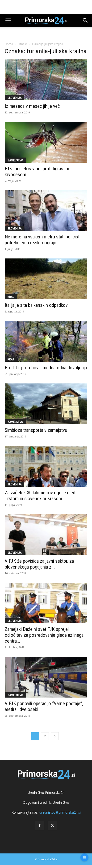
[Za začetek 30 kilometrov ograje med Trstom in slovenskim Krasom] (46, 466)
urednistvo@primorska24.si (60, 812)
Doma (9, 44)
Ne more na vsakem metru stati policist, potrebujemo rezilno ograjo (42, 239)
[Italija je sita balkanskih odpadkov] (46, 278)
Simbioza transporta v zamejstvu (36, 430)
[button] (8, 20)
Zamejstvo (15, 160)
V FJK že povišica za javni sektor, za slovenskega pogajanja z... (39, 564)
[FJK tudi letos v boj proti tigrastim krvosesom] (46, 142)
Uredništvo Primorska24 (46, 792)
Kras (11, 297)
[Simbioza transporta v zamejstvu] (46, 403)
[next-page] (55, 736)
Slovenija (14, 98)
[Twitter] (52, 825)
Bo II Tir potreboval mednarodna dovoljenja (46, 367)
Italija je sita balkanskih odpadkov (36, 305)
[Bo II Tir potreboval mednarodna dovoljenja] (46, 341)
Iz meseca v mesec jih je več (32, 106)
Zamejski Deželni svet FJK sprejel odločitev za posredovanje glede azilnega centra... (44, 635)
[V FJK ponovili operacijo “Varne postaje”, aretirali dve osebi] (46, 677)
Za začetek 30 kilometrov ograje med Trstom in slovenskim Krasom (40, 495)
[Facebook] (39, 825)
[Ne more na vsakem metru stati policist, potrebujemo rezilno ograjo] (46, 210)
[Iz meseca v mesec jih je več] (46, 79)
